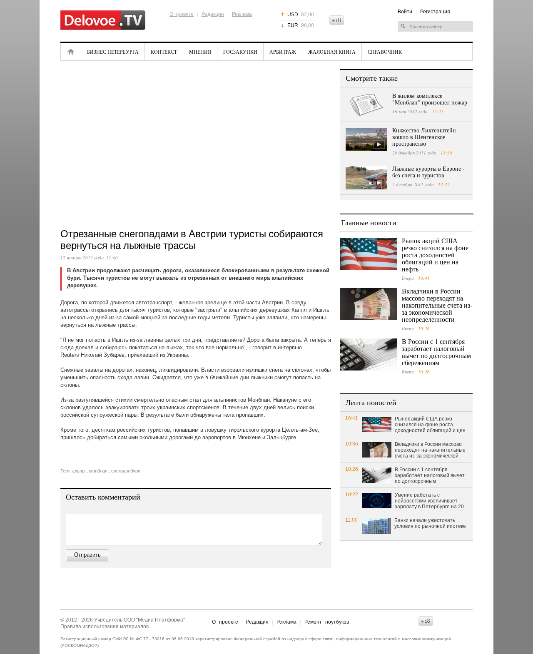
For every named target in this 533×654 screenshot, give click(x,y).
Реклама (242, 14)
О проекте (181, 14)
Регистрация (435, 12)
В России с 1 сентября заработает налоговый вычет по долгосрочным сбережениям (436, 352)
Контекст (164, 51)
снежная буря (125, 470)
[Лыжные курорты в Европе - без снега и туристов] (366, 177)
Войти (405, 12)
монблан (98, 470)
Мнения (200, 51)
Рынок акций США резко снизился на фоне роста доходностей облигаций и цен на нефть (435, 254)
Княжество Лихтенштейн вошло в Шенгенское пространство (424, 136)
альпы (78, 470)
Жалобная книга (332, 51)
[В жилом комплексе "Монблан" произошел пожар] (366, 105)
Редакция (213, 14)
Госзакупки (240, 51)
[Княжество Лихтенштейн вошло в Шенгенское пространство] (366, 139)
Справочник (385, 51)
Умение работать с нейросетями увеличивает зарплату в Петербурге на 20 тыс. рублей (429, 501)
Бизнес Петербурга (113, 51)
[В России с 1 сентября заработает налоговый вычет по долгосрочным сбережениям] (368, 354)
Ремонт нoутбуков (326, 622)
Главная (71, 51)
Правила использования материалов (104, 626)
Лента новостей (371, 402)
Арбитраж (282, 51)
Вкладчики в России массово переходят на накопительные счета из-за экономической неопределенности (437, 304)
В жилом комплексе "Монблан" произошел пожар (429, 99)
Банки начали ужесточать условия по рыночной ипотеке (430, 523)
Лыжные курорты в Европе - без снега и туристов (428, 171)
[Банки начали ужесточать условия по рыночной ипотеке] (376, 525)
